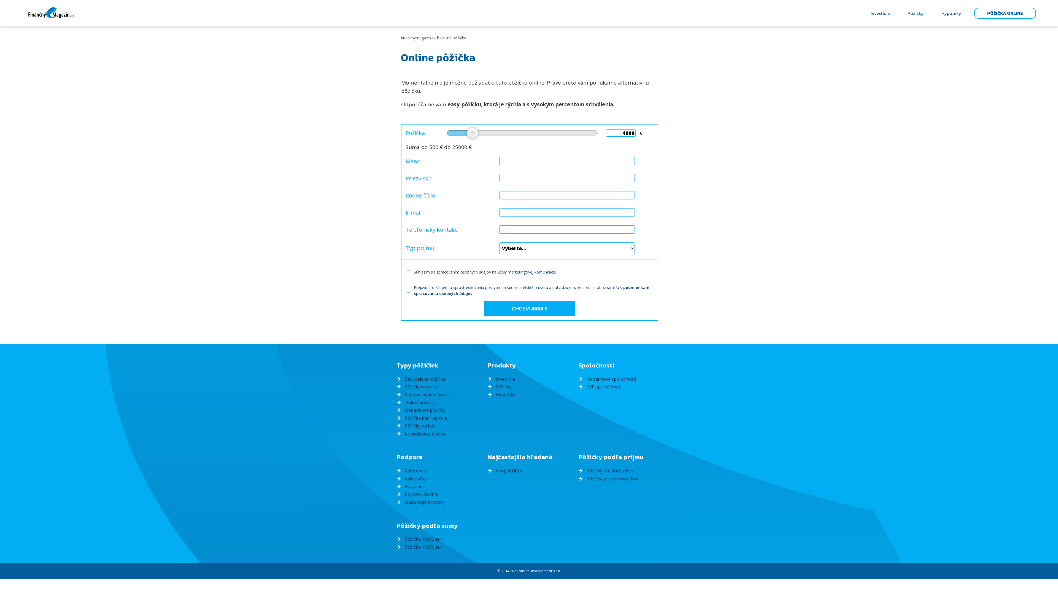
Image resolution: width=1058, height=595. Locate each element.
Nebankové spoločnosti (610, 379)
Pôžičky (916, 13)
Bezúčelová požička (425, 379)
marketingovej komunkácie (532, 272)
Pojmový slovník (421, 494)
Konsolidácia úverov (425, 434)
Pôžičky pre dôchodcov (609, 471)
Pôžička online (1005, 13)
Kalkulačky (415, 479)
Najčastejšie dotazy (424, 502)
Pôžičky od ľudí (419, 426)
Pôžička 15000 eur (423, 547)
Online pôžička (419, 402)
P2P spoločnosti (602, 387)
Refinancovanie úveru (426, 395)
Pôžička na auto (421, 387)
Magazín (413, 486)
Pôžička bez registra (425, 418)
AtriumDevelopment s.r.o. (540, 570)
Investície (880, 13)
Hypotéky (951, 13)
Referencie (415, 471)
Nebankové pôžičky (425, 410)
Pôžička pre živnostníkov (611, 479)
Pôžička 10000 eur (423, 539)
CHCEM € (530, 308)
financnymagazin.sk (418, 37)
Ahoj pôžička (508, 471)
